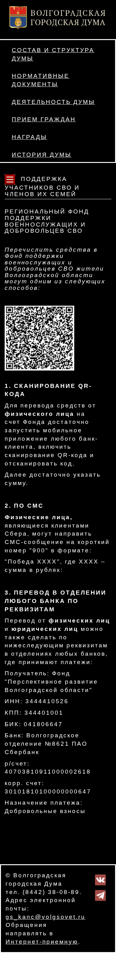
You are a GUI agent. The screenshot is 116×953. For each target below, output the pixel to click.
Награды (29, 137)
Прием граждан (44, 119)
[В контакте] (100, 879)
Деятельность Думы (53, 102)
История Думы (41, 154)
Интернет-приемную (42, 941)
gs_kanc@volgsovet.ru (45, 917)
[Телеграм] (100, 895)
